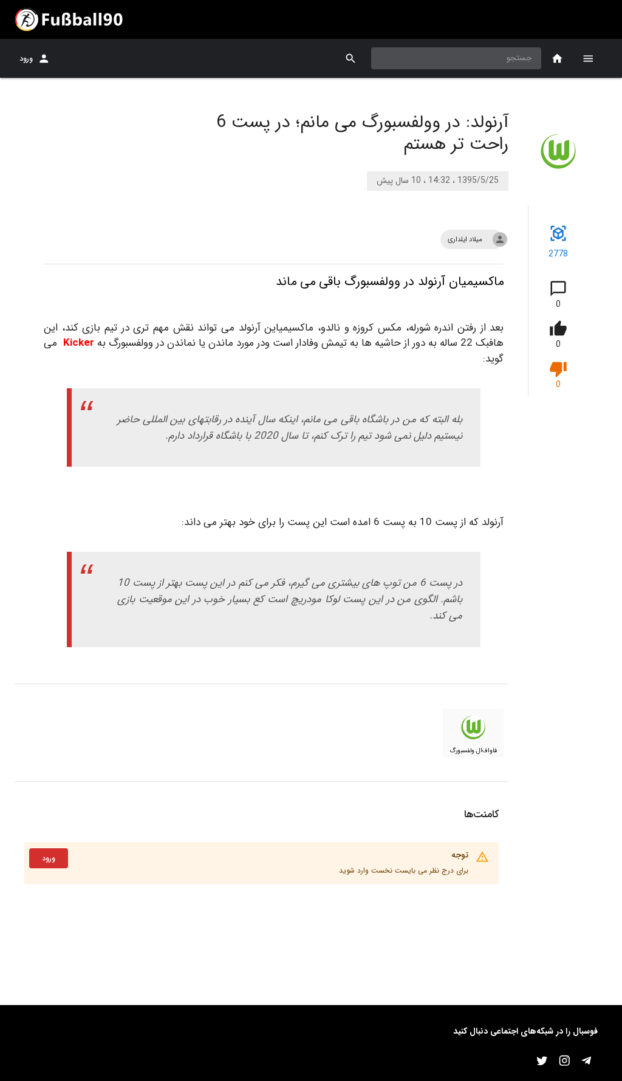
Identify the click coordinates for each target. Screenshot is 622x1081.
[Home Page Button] (557, 58)
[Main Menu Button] (588, 58)
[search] (351, 58)
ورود (26, 58)
